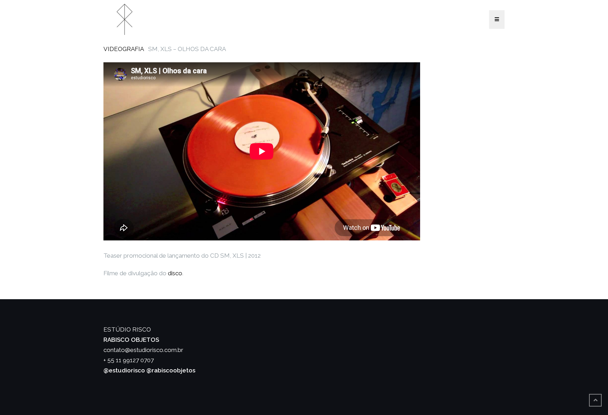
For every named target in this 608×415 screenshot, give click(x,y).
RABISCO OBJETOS (131, 339)
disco (175, 273)
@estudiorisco (124, 370)
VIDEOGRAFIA (123, 48)
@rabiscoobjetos (170, 370)
